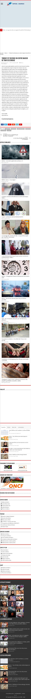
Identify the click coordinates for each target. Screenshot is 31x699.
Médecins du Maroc (6, 571)
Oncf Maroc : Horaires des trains (8, 488)
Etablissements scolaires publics (9, 540)
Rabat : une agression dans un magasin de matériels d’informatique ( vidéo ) (18, 636)
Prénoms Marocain (6, 505)
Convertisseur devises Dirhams (8, 525)
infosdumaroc (5, 62)
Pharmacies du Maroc (6, 572)
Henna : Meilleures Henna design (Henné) (18, 454)
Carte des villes (5, 556)
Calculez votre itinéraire (7, 553)
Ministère (28, 128)
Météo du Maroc (5, 502)
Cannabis (7, 128)
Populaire (3, 427)
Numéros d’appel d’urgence (8, 516)
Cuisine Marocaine (6, 503)
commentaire (21, 427)
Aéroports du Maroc (6, 535)
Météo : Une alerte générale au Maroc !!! (12, 161)
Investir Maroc (21, 128)
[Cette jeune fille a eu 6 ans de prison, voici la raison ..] (4, 444)
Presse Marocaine (10, 693)
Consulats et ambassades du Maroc (9, 539)
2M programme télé (8, 470)
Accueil (1, 53)
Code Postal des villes (6, 560)
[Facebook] (16, 695)
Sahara (9, 130)
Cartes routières (5, 551)
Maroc (6, 53)
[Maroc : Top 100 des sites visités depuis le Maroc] (4, 438)
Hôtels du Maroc (5, 534)
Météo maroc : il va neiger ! (9, 179)
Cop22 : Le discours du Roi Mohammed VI (12, 217)
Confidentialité (18, 693)
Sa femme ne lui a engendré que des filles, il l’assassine (10, 135)
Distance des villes (6, 555)
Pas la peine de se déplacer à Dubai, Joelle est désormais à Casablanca (19, 642)
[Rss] (14, 695)
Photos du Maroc (6, 509)
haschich (14, 128)
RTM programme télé (22, 470)
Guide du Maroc (5, 507)
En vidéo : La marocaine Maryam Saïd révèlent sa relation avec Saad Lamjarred (18, 678)
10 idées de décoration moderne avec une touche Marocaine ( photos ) (19, 629)
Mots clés (14, 427)
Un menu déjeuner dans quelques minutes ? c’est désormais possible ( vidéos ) (19, 623)
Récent (8, 427)
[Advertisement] (15, 16)
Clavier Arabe (5, 526)
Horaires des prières (6, 518)
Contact (23, 693)
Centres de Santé (5, 569)
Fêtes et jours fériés (6, 519)
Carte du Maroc (4, 550)
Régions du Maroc (6, 558)
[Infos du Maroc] (15, 3)
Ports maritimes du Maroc (7, 537)
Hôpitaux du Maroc (6, 567)
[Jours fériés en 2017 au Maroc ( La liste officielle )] (4, 432)
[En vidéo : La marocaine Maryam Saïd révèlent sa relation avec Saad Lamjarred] (4, 450)
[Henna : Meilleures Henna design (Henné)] (4, 456)
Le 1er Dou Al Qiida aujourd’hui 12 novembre (20, 138)
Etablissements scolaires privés (8, 542)
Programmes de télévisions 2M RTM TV (10, 523)
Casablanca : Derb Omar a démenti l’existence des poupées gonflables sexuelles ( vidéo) (15, 380)
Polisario (3, 130)
